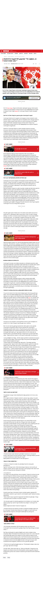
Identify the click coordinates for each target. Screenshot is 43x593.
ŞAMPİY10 (21, 53)
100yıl (4, 557)
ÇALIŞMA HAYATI (10, 53)
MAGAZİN (30, 53)
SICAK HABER (3, 53)
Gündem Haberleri (11, 56)
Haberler (5, 56)
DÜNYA (35, 53)
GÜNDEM (16, 53)
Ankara (5, 165)
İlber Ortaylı (9, 90)
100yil (8, 557)
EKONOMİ (26, 53)
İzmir (29, 297)
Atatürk (14, 93)
